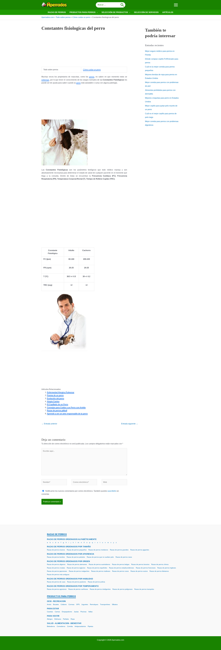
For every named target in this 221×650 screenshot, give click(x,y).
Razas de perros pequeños (77, 550)
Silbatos (115, 604)
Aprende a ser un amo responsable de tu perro (67, 414)
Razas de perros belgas (120, 564)
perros (91, 77)
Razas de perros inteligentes (100, 589)
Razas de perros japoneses (57, 571)
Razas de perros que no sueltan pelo (100, 557)
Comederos (61, 626)
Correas (71, 604)
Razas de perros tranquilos (144, 589)
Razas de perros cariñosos (78, 589)
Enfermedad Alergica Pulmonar (60, 392)
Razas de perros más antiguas (58, 574)
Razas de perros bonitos (56, 557)
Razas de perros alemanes (77, 564)
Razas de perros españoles (97, 568)
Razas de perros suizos (139, 571)
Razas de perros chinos (160, 564)
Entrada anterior (49, 424)
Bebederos (51, 626)
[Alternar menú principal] (176, 5)
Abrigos (49, 619)
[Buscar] (122, 5)
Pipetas (90, 626)
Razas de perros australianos (99, 564)
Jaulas (76, 612)
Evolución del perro (55, 398)
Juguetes (84, 604)
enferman (45, 80)
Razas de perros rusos (120, 571)
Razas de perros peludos (76, 557)
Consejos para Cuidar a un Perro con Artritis (66, 408)
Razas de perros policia (96, 582)
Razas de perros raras (124, 557)
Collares (64, 604)
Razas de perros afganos (56, 564)
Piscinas (83, 612)
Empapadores (67, 612)
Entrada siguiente (129, 424)
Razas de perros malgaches (79, 571)
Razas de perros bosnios (140, 564)
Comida (70, 626)
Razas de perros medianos (98, 550)
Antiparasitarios (80, 626)
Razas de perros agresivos (57, 589)
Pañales (66, 619)
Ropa (73, 619)
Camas (57, 612)
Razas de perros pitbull (57, 410)
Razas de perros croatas (56, 568)
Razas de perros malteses (100, 571)
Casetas (50, 612)
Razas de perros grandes (119, 550)
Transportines (105, 604)
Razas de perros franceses (146, 568)
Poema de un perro (55, 395)
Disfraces (57, 619)
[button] (97, 12)
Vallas (90, 612)
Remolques (94, 604)
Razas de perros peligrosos (122, 589)
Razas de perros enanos (56, 550)
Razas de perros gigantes (139, 550)
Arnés (49, 604)
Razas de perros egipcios (76, 568)
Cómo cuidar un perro (92, 70)
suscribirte (112, 491)
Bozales (56, 604)
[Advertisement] (84, 51)
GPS (78, 604)
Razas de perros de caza (56, 582)
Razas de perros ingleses (166, 568)
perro (78, 83)
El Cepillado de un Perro (57, 404)
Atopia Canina (53, 401)
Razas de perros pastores (76, 582)
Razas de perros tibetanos (159, 571)
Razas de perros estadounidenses (121, 568)
